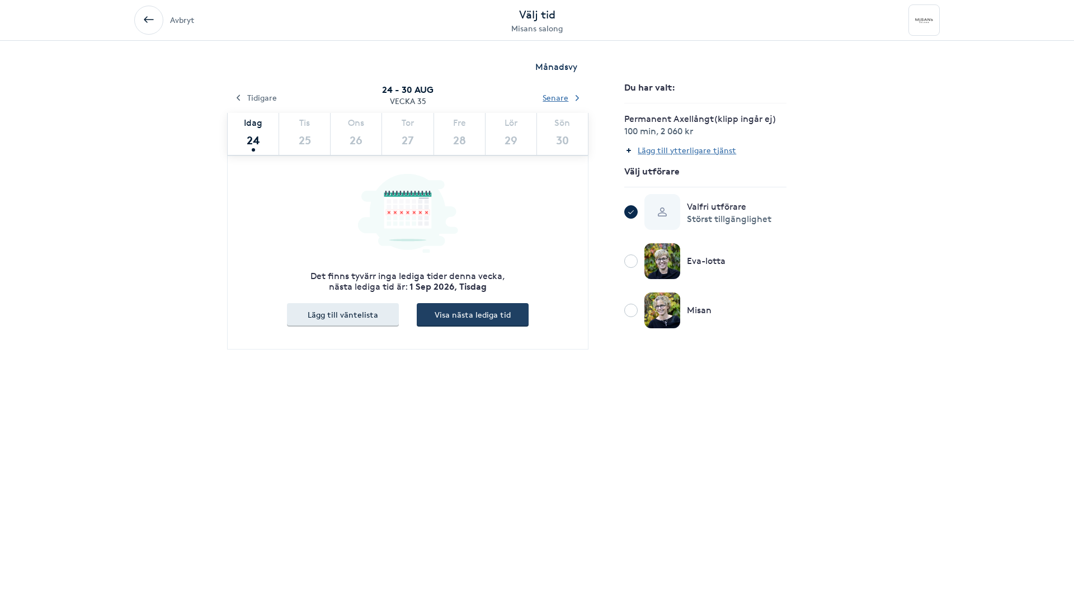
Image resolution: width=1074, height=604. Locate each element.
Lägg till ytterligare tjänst (687, 150)
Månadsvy (556, 67)
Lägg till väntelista (343, 314)
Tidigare (262, 97)
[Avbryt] (148, 20)
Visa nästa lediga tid (473, 314)
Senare (555, 97)
